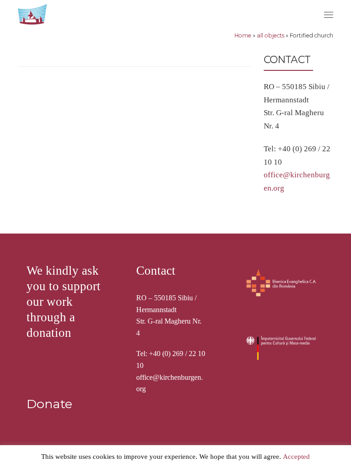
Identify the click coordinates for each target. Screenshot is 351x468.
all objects (270, 35)
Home (242, 35)
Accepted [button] (296, 456)
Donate (49, 403)
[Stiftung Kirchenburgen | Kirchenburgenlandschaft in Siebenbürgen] (33, 13)
